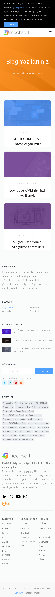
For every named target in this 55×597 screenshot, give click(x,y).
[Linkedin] (4, 496)
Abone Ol (44, 371)
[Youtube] (18, 496)
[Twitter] (11, 496)
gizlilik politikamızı (21, 7)
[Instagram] (25, 496)
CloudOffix (19, 592)
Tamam (10, 24)
